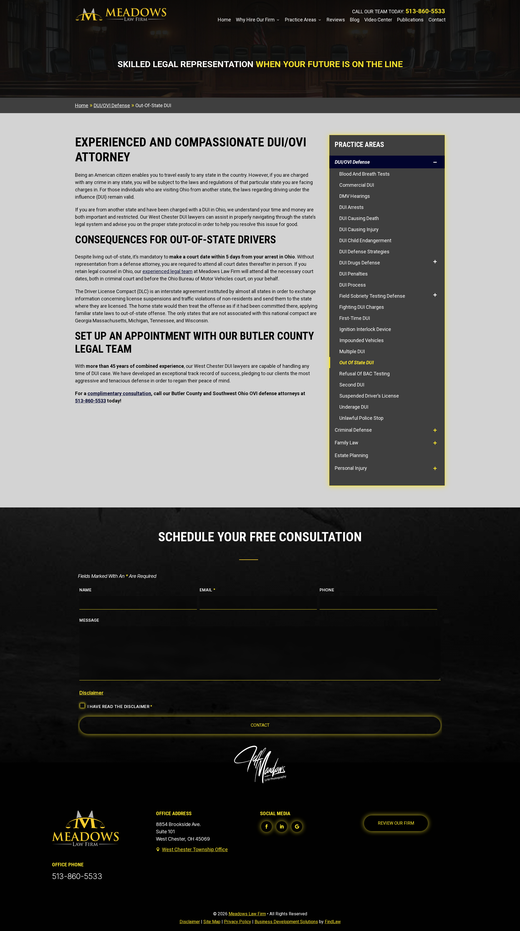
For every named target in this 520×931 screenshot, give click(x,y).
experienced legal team (167, 271)
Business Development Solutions (286, 921)
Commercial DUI (356, 185)
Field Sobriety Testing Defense (372, 296)
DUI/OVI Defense (352, 162)
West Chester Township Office (195, 849)
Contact (437, 20)
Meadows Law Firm (247, 913)
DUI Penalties (353, 274)
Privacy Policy (237, 921)
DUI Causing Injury (359, 229)
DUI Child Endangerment (365, 240)
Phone (327, 590)
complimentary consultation (119, 393)
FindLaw (333, 921)
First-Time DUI (354, 318)
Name (85, 590)
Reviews (336, 20)
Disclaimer (91, 693)
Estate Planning (351, 455)
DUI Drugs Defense (359, 262)
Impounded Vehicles (361, 340)
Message (89, 620)
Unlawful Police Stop (361, 418)
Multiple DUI (352, 351)
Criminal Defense (353, 430)
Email (208, 590)
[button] (514, 891)
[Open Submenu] (436, 162)
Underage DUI (353, 407)
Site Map (211, 921)
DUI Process (352, 285)
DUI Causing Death (359, 218)
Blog (354, 20)
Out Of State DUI (356, 362)
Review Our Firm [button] (396, 823)
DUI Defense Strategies (364, 251)
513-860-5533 (425, 11)
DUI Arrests (351, 207)
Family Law (346, 442)
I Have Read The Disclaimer (119, 706)
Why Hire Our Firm (255, 20)
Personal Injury (351, 468)
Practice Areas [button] (300, 20)
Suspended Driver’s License (369, 396)
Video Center (378, 20)
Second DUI (351, 385)
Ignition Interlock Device (365, 329)
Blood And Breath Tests (364, 174)
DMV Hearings (354, 196)
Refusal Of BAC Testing (364, 373)
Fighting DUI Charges (361, 307)
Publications (410, 20)
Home (224, 20)
